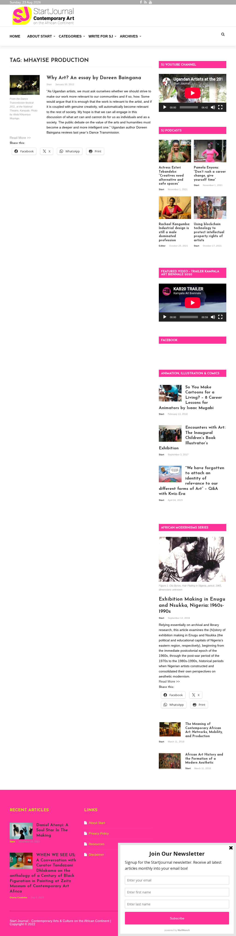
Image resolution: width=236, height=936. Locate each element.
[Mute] (213, 107)
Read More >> (20, 138)
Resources (96, 844)
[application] (192, 93)
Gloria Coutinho (19, 897)
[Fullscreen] (220, 107)
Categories (70, 36)
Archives (129, 36)
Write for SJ (100, 36)
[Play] (164, 107)
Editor (162, 245)
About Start (39, 36)
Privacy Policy (99, 833)
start (49, 84)
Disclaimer (96, 854)
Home (15, 36)
